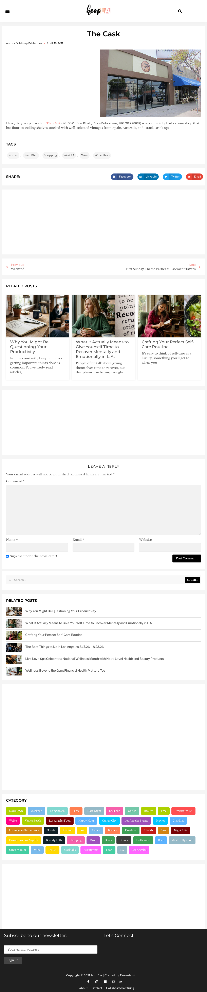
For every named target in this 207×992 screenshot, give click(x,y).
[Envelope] (113, 982)
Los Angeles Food (60, 820)
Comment (15, 481)
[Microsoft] (105, 982)
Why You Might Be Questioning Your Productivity (29, 346)
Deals (108, 840)
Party (76, 810)
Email (78, 539)
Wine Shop (102, 155)
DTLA (52, 849)
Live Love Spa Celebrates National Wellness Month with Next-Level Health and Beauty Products (94, 659)
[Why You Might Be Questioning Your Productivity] (14, 611)
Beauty (148, 810)
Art (82, 830)
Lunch (96, 830)
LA (122, 849)
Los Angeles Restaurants (24, 830)
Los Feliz (114, 810)
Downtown (16, 810)
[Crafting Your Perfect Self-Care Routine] (14, 635)
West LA (69, 155)
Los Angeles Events (136, 820)
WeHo (13, 820)
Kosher (13, 155)
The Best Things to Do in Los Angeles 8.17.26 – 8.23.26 (64, 647)
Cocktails (70, 849)
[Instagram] (96, 982)
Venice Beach (33, 820)
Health (148, 830)
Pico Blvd (30, 155)
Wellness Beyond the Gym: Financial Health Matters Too (65, 670)
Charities (178, 820)
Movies (160, 820)
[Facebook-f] (88, 982)
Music (93, 840)
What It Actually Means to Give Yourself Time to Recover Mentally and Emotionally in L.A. (102, 349)
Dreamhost (127, 975)
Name (12, 539)
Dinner (123, 840)
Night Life (180, 830)
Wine (84, 155)
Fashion (67, 830)
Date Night (94, 810)
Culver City (109, 820)
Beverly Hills (54, 840)
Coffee (132, 810)
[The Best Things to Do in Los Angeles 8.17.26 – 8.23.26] (14, 647)
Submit (192, 579)
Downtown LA (183, 810)
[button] (7, 11)
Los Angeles (139, 849)
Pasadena (130, 830)
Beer (161, 840)
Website (145, 539)
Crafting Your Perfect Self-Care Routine (168, 344)
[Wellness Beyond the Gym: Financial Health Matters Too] (14, 671)
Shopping (50, 155)
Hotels (51, 830)
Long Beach (57, 810)
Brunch (112, 830)
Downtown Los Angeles (23, 840)
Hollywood (143, 840)
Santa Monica (17, 849)
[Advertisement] (103, 222)
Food (109, 849)
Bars (163, 830)
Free (164, 810)
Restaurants (90, 849)
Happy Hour (86, 820)
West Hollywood (182, 840)
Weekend (36, 810)
